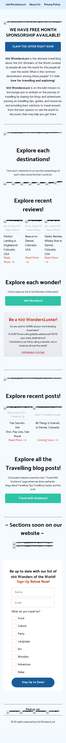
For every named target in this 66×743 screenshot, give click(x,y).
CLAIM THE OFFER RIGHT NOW (33, 46)
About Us (35, 4)
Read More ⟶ (9, 260)
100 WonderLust (16, 4)
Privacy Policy (52, 4)
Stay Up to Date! (33, 682)
